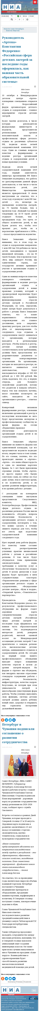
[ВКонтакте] (19, 19)
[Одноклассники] (23, 19)
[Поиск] (12, 19)
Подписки (27, 982)
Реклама (19, 982)
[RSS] (15, 19)
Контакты (11, 982)
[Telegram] (27, 19)
